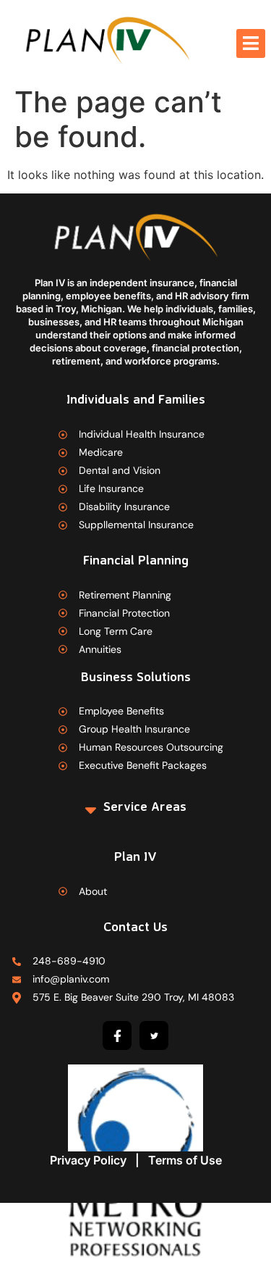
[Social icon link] (117, 1035)
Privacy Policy (88, 1160)
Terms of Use (185, 1160)
